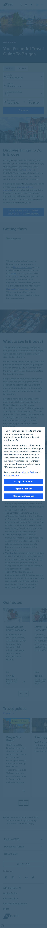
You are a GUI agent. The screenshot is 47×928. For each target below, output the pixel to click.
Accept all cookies (23, 481)
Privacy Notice (11, 475)
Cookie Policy (29, 472)
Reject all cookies (23, 489)
